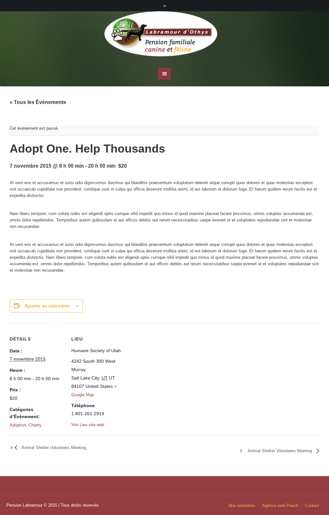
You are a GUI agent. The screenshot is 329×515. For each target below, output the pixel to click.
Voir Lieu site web (87, 424)
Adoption (18, 425)
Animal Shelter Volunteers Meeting (53, 447)
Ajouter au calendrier (47, 305)
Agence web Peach (280, 505)
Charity (35, 425)
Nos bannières (242, 505)
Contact (312, 505)
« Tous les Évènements (38, 102)
